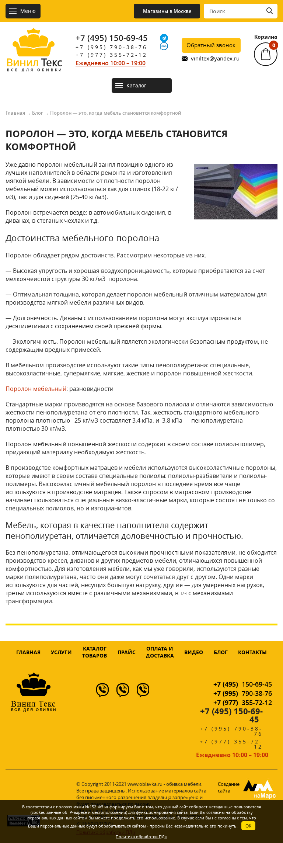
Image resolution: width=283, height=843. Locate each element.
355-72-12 (242, 702)
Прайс (127, 652)
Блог (37, 113)
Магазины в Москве (167, 11)
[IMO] (164, 46)
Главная (15, 113)
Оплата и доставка (160, 652)
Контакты (252, 652)
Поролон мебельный (36, 389)
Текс (34, 63)
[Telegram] (164, 38)
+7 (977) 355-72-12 (111, 54)
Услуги (61, 652)
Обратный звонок (210, 45)
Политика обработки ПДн (141, 836)
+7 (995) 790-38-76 (111, 47)
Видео (193, 652)
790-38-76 (242, 693)
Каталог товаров (94, 652)
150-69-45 (242, 684)
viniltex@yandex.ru (215, 58)
